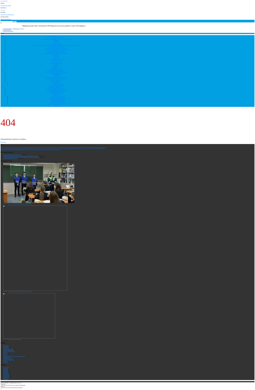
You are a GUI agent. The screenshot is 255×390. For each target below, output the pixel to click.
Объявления (6, 355)
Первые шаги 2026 (94, 148)
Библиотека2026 (14, 147)
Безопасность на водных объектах (57, 97)
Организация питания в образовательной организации (56, 53)
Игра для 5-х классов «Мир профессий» (12, 339)
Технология (32, 149)
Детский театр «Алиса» (57, 83)
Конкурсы (56, 57)
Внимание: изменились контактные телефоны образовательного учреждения (20, 156)
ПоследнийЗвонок (101, 148)
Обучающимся (55, 54)
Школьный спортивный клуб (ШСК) (56, 85)
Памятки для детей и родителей (56, 93)
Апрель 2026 (6, 372)
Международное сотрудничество (56, 51)
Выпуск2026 (28, 147)
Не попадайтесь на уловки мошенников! (12, 154)
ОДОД (58, 148)
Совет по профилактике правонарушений (56, 89)
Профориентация (56, 58)
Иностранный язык (102, 147)
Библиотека (55, 68)
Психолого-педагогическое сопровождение (56, 90)
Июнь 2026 (5, 369)
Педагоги (85, 148)
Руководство (56, 42)
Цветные (9, 19)
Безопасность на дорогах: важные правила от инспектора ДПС (17, 203)
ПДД (82, 148)
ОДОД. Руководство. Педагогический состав (56, 72)
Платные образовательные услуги (56, 46)
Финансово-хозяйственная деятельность (56, 47)
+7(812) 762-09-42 (7, 30)
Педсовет (89, 148)
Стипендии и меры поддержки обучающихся (56, 50)
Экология (50, 149)
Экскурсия (58, 149)
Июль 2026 (5, 368)
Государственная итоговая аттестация (56, 59)
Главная (55, 35)
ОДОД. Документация (56, 74)
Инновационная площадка (94, 147)
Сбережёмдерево (19, 149)
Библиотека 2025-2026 (56, 69)
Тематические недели (26, 149)
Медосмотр (31, 148)
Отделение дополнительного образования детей (14, 356)
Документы (56, 40)
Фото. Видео (56, 76)
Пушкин (14, 149)
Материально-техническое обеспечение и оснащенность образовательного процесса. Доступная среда (56, 45)
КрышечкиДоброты (11, 148)
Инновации (87, 147)
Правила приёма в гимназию (56, 63)
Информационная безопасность (57, 100)
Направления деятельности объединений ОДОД (56, 77)
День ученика (65, 147)
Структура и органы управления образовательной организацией (56, 39)
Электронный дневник (56, 62)
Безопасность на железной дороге (57, 99)
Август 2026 (6, 367)
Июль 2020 (5, 379)
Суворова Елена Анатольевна (57, 84)
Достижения (56, 75)
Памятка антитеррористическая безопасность (57, 103)
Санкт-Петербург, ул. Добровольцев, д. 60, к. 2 (13, 28)
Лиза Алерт (17, 148)
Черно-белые (3, 19)
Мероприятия (36, 148)
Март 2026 (5, 373)
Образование (56, 41)
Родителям (55, 60)
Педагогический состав (56, 44)
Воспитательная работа (55, 87)
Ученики (37, 149)
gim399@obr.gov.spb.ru (8, 31)
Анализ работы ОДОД (56, 81)
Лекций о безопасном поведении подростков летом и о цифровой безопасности (21, 157)
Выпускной (33, 147)
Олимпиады (56, 56)
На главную (3, 142)
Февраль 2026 (6, 374)
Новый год (54, 148)
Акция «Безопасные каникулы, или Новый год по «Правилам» (17, 291)
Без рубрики (6, 345)
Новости (5, 354)
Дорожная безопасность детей (57, 102)
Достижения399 (80, 147)
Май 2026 (5, 371)
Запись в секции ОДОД (56, 79)
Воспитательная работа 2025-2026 (56, 88)
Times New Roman (7, 5)
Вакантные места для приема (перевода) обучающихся (56, 48)
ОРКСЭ (56, 65)
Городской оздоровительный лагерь (48, 147)
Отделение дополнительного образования (55, 70)
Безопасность (56, 95)
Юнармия (56, 105)
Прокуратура (3, 149)
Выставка (37, 147)
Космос (5, 148)
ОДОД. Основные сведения (56, 71)
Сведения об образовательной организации (55, 36)
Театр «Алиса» (56, 82)
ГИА (40, 147)
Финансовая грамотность (43, 149)
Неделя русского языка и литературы (45, 148)
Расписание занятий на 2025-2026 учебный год (56, 78)
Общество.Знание (63, 148)
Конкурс (2, 148)
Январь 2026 (6, 375)
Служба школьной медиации (56, 91)
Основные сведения (56, 38)
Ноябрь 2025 (6, 378)
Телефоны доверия (56, 94)
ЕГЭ (84, 147)
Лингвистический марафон (24, 148)
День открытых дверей (58, 147)
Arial (2, 5)
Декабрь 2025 (6, 377)
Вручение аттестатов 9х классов (10, 158)
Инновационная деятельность (55, 106)
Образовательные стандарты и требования (56, 52)
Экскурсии (54, 149)
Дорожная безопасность (72, 147)
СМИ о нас (56, 64)
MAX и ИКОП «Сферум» (56, 66)
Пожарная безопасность (57, 101)
